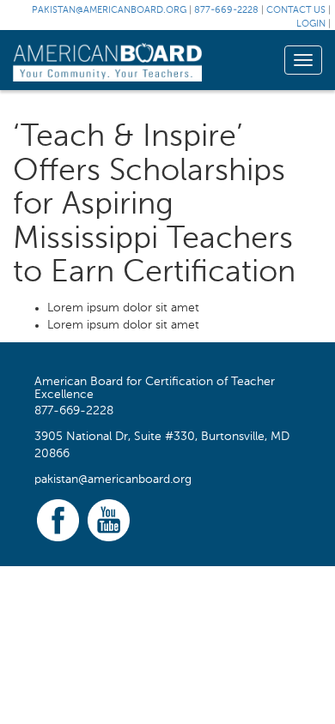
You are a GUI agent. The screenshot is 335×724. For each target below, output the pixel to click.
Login (311, 24)
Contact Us (296, 10)
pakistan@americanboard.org (109, 10)
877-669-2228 (226, 10)
